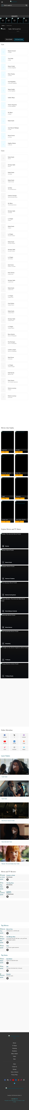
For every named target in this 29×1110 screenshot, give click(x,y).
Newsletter (14, 749)
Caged (3, 496)
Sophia (3, 25)
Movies (14, 1043)
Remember (18, 496)
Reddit (24, 743)
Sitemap (14, 1069)
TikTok (5, 749)
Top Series (4, 955)
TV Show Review (9, 894)
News (14, 1059)
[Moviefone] (14, 2)
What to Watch (14, 1053)
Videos (14, 1056)
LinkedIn (14, 743)
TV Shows (14, 1045)
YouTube (4, 743)
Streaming (14, 1048)
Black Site (18, 473)
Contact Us (14, 1066)
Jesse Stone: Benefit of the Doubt (22, 519)
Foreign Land (5, 519)
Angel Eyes (4, 449)
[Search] (26, 5)
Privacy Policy (14, 1074)
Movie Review (9, 877)
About (14, 1064)
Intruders (18, 449)
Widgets (23, 749)
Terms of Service (14, 1072)
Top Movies (5, 925)
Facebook (5, 737)
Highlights (14, 16)
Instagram (24, 737)
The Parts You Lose (6, 473)
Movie (18, 31)
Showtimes (14, 1051)
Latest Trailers (5, 756)
